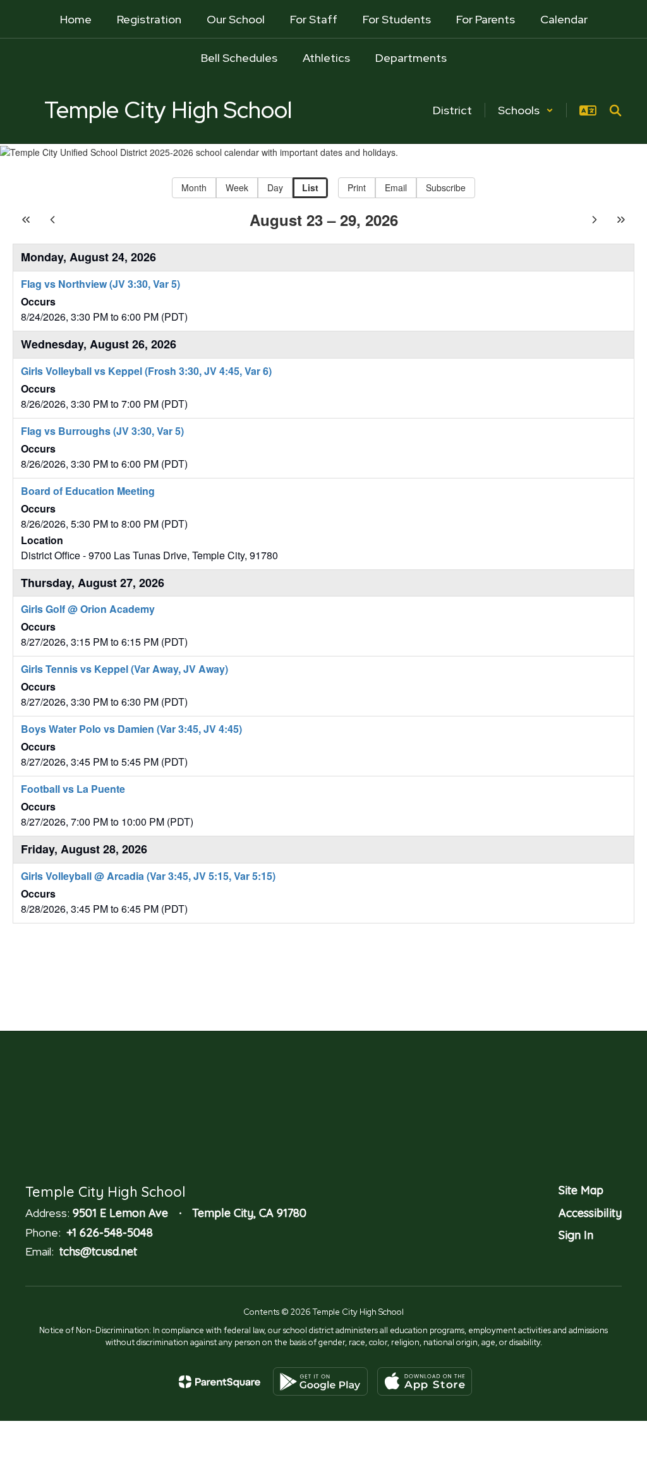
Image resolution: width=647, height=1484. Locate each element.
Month (194, 187)
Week (237, 187)
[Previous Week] (52, 219)
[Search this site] (615, 110)
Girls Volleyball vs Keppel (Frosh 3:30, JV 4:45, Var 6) (146, 371)
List (310, 187)
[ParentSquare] (219, 1381)
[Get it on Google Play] (320, 1381)
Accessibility (590, 1213)
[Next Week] (594, 219)
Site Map (581, 1190)
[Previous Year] (26, 219)
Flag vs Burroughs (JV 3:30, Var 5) (102, 431)
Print (357, 187)
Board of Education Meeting (88, 491)
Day (275, 187)
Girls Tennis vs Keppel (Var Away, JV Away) (124, 669)
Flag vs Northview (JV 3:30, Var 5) (100, 283)
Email (396, 187)
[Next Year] (621, 219)
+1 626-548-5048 (109, 1232)
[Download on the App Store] (424, 1381)
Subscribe (446, 187)
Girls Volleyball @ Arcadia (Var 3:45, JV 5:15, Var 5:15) (148, 876)
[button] (525, 110)
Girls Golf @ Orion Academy (88, 609)
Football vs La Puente (73, 788)
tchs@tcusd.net (98, 1251)
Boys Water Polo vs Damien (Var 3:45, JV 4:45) (131, 728)
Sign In (576, 1235)
